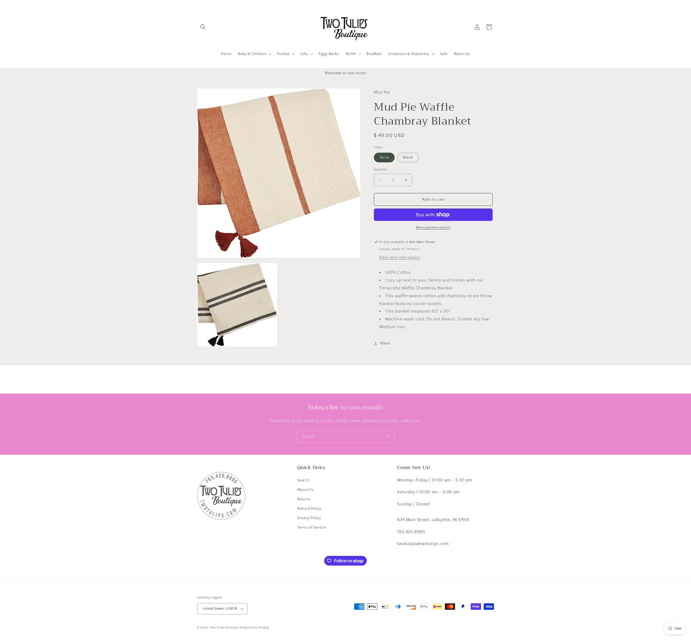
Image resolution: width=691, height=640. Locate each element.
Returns (304, 499)
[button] (203, 27)
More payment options (433, 227)
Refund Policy (309, 508)
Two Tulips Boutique (224, 627)
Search (303, 480)
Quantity (381, 169)
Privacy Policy (309, 518)
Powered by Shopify (254, 627)
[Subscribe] (388, 436)
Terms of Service (311, 527)
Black (408, 157)
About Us (305, 490)
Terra (384, 157)
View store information (399, 257)
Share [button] (385, 343)
